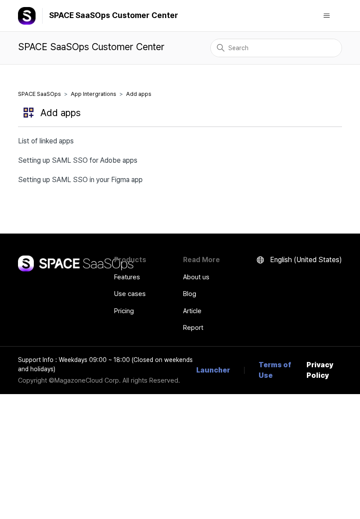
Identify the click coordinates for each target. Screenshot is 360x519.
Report (193, 328)
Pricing (124, 311)
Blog (189, 294)
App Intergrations (93, 94)
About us (196, 277)
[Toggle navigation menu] (326, 16)
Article (192, 311)
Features (127, 277)
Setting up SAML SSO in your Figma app (80, 179)
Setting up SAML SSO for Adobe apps (77, 160)
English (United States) (305, 260)
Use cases (130, 294)
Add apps (138, 94)
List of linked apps (46, 141)
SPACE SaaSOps (39, 94)
